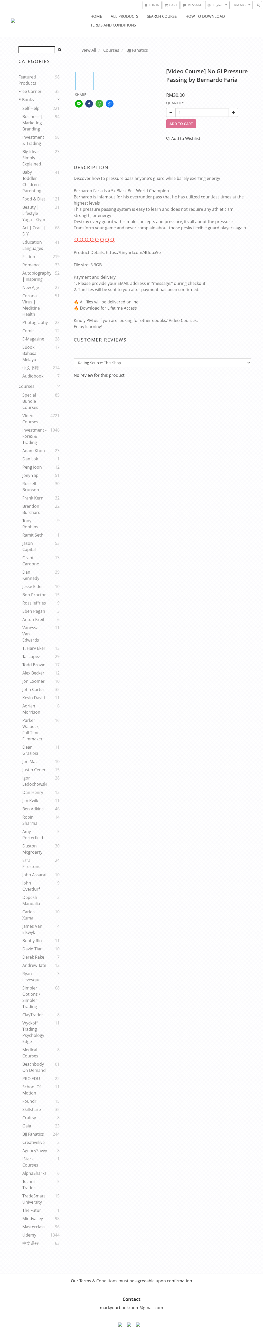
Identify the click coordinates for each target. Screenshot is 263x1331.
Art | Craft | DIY (33, 231)
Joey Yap (30, 475)
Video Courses (30, 419)
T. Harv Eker (33, 648)
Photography (34, 322)
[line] (79, 104)
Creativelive (33, 1142)
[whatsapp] (99, 104)
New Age (30, 287)
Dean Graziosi (30, 750)
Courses (26, 386)
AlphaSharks (34, 1173)
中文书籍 (30, 368)
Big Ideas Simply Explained (31, 158)
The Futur (31, 1210)
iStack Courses (30, 1162)
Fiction (28, 256)
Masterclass (33, 1227)
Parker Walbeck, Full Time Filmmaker (32, 729)
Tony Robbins (30, 524)
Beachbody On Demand (34, 1067)
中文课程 (30, 1243)
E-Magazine (33, 339)
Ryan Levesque (31, 977)
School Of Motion (31, 1090)
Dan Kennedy (30, 575)
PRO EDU (31, 1078)
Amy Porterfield (32, 834)
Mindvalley (32, 1218)
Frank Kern (32, 498)
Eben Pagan (33, 611)
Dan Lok (30, 459)
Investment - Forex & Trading (34, 436)
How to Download (205, 16)
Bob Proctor (34, 595)
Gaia (26, 1126)
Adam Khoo (33, 450)
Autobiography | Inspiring (34, 276)
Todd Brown (33, 665)
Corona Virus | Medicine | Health (32, 305)
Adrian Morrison (31, 709)
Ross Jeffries (34, 603)
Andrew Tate (34, 965)
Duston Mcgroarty (32, 849)
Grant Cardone (30, 561)
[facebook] (89, 104)
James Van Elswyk (32, 929)
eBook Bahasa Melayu (29, 353)
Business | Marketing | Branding (33, 123)
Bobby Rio (32, 940)
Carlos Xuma (28, 915)
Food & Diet (33, 199)
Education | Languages (33, 245)
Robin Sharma (29, 820)
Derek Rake (33, 957)
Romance (31, 265)
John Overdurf (31, 886)
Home (96, 16)
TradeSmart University (33, 1199)
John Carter (33, 689)
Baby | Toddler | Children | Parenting (32, 181)
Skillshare (31, 1109)
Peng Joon (32, 467)
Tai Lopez (31, 656)
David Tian (32, 949)
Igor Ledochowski (34, 781)
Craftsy (29, 1117)
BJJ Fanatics (33, 1134)
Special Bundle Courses (30, 401)
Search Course (162, 16)
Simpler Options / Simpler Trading (31, 997)
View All (88, 50)
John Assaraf (34, 875)
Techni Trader (28, 1184)
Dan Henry (32, 792)
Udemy (29, 1235)
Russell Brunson (30, 487)
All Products (124, 16)
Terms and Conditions (113, 25)
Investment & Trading (33, 140)
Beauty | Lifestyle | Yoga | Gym (33, 213)
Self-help (31, 108)
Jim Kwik (30, 800)
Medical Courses (30, 1053)
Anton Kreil (33, 619)
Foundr (29, 1101)
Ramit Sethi (33, 535)
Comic (28, 331)
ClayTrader (32, 1015)
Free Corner (30, 91)
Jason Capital (29, 546)
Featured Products (27, 80)
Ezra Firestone (31, 863)
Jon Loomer (33, 681)
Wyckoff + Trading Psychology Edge (33, 1032)
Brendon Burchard (31, 509)
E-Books (26, 99)
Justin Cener (34, 770)
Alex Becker (33, 673)
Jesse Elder (32, 586)
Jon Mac (29, 761)
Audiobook (32, 376)
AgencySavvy (34, 1150)
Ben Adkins (33, 809)
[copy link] (110, 104)
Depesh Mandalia (31, 900)
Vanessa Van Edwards (30, 634)
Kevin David (33, 697)
